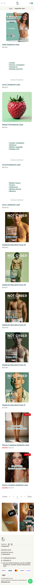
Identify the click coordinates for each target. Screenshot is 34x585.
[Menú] (2, 3)
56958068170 (7, 560)
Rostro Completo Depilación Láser (15, 485)
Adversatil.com (5, 582)
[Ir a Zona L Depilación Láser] (17, 187)
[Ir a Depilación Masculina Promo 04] (17, 307)
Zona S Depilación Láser (11, 84)
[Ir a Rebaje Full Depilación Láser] (17, 107)
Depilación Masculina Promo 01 (13, 405)
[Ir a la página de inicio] (17, 3)
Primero (4, 496)
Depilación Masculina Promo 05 (14, 285)
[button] (32, 2)
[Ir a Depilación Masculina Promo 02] (17, 347)
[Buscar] (4, 3)
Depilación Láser (6, 550)
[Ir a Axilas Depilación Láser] (17, 27)
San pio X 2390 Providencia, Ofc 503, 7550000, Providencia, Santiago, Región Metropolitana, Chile (17, 564)
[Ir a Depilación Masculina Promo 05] (17, 267)
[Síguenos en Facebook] (9, 544)
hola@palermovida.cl (9, 558)
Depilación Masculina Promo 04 (14, 325)
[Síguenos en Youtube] (12, 544)
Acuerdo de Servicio (7, 552)
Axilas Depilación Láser (10, 44)
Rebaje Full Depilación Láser (12, 124)
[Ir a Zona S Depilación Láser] (17, 67)
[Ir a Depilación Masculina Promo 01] (17, 387)
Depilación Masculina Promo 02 (14, 365)
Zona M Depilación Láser (11, 165)
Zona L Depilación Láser (11, 205)
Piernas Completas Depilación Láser (15, 445)
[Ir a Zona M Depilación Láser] (17, 147)
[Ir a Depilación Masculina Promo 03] (17, 227)
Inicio (10, 8)
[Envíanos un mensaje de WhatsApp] (30, 581)
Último (29, 496)
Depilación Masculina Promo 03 (14, 245)
